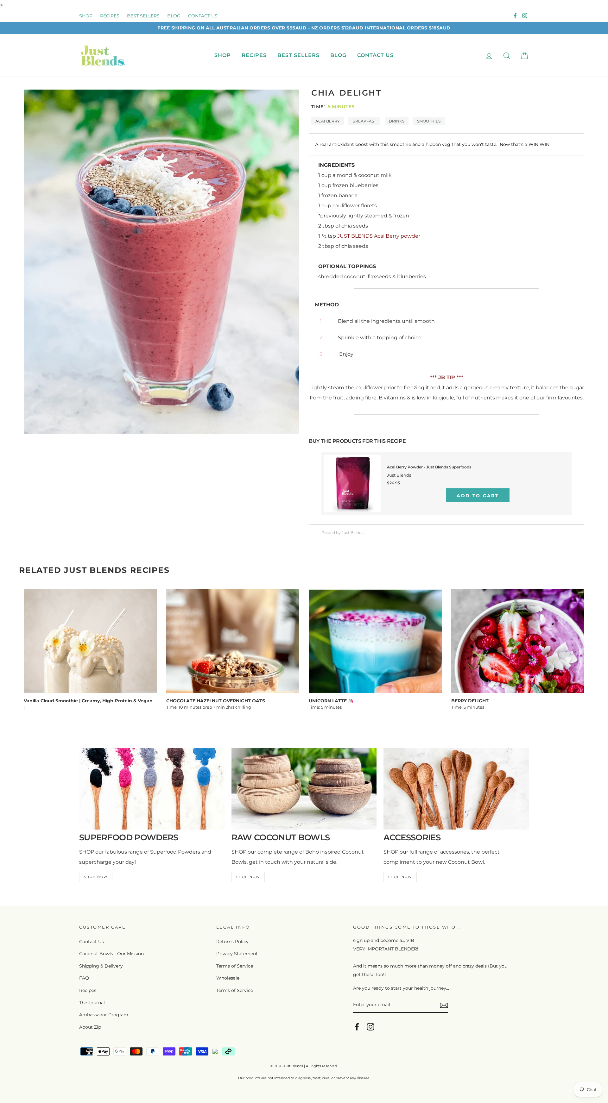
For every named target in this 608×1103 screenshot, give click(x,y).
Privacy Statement (237, 953)
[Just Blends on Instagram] (370, 1026)
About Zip (90, 1027)
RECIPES (109, 15)
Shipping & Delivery (101, 965)
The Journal (92, 1002)
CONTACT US (203, 15)
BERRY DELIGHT (470, 701)
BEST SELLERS (143, 15)
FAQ (84, 978)
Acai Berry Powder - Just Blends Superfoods (429, 467)
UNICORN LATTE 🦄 (331, 701)
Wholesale (227, 978)
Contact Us (91, 941)
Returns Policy (232, 941)
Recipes (87, 990)
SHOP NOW (96, 877)
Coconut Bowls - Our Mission (111, 953)
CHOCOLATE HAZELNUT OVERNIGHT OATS (215, 701)
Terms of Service (234, 965)
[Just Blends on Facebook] (357, 1026)
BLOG (173, 15)
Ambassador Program (103, 1014)
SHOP (85, 15)
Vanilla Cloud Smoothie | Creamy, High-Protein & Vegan (88, 701)
